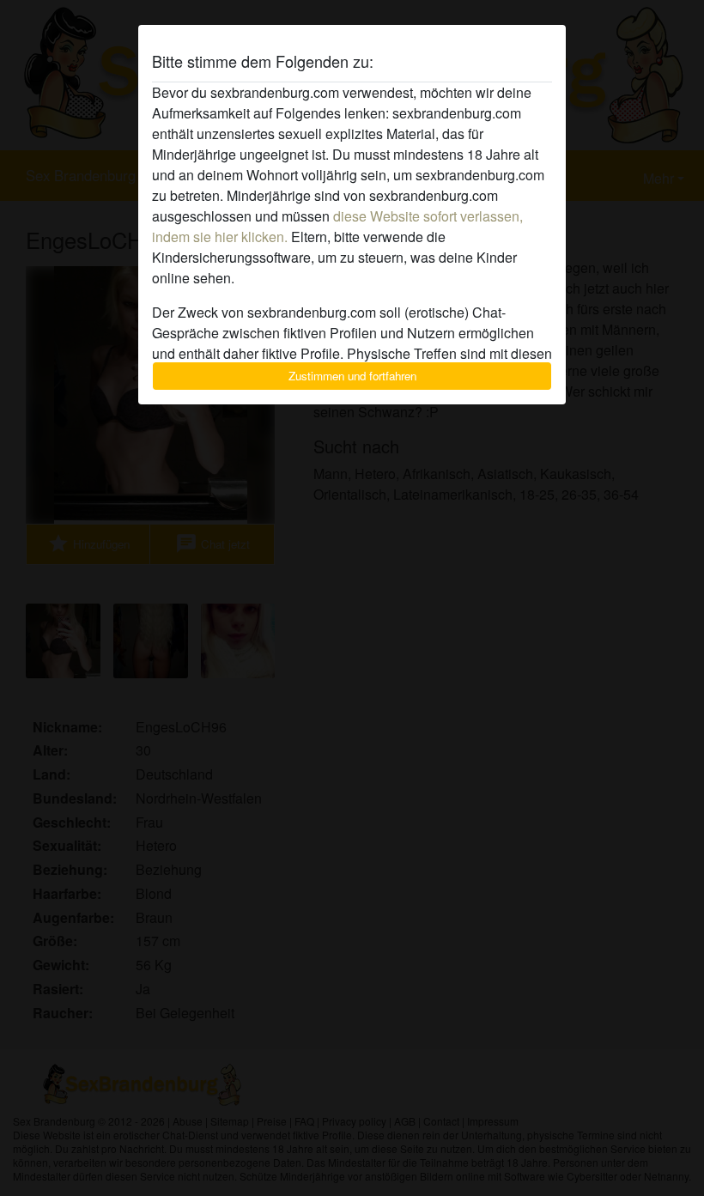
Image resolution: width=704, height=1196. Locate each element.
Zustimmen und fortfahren (352, 375)
